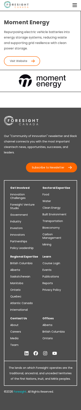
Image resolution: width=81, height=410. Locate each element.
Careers (15, 332)
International (19, 310)
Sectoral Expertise (56, 188)
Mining (46, 244)
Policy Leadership (22, 248)
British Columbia (21, 263)
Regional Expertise (24, 257)
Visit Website (18, 61)
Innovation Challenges (18, 196)
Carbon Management (51, 236)
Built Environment (54, 214)
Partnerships (18, 241)
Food (45, 194)
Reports (47, 283)
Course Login (51, 263)
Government (19, 215)
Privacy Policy (51, 290)
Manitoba (16, 283)
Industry (15, 221)
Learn (46, 257)
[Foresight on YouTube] (54, 353)
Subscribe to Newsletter (48, 167)
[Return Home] (16, 5)
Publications (50, 276)
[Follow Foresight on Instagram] (45, 353)
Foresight (20, 392)
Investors (16, 228)
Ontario (15, 290)
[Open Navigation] (74, 5)
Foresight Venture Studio (22, 206)
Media (14, 338)
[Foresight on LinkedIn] (26, 353)
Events (47, 270)
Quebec (15, 296)
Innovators (17, 235)
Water (46, 201)
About (14, 325)
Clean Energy (51, 208)
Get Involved (19, 188)
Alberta (15, 270)
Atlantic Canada (21, 303)
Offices (48, 318)
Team (14, 345)
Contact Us (18, 318)
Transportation (52, 221)
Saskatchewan (20, 276)
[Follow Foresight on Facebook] (35, 353)
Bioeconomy (51, 228)
